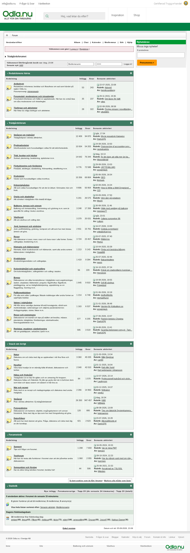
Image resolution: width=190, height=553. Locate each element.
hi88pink (101, 403)
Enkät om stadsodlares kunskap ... (116, 270)
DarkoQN (101, 139)
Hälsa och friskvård (23, 375)
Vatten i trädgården (23, 303)
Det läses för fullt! (112, 99)
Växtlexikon (44, 3)
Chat (86, 42)
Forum (147, 537)
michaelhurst (103, 298)
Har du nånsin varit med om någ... (117, 458)
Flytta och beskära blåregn (113, 249)
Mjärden (101, 471)
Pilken (34, 520)
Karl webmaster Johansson (110, 370)
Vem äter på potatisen (110, 198)
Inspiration (118, 15)
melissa (45, 520)
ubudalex (105, 112)
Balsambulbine (107, 260)
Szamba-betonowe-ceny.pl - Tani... (116, 330)
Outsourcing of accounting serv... (116, 146)
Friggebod (101, 285)
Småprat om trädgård (24, 135)
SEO (103, 177)
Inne (8, 546)
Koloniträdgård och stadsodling (29, 269)
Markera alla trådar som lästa (117, 481)
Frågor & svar (102, 537)
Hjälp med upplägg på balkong (114, 208)
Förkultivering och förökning (28, 166)
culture (100, 221)
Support (18, 447)
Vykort (181, 537)
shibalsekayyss (104, 232)
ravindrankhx (103, 149)
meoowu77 (102, 211)
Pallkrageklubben (22, 293)
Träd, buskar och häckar (25, 155)
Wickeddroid (102, 159)
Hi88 (21, 65)
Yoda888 (101, 252)
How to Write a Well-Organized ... (116, 188)
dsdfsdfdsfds (107, 295)
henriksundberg (108, 90)
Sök (122, 42)
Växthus (111, 546)
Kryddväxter (20, 258)
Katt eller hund (107, 367)
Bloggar (115, 537)
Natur (16, 354)
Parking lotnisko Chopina (112, 319)
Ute (41, 546)
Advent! (108, 87)
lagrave (101, 451)
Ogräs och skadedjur (24, 197)
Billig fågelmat (107, 357)
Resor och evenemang (25, 315)
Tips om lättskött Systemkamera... (116, 410)
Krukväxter (19, 176)
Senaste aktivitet (47, 507)
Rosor (17, 237)
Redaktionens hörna (19, 73)
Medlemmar (110, 42)
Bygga (17, 277)
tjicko (55, 520)
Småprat (18, 399)
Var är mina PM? (109, 448)
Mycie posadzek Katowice (113, 136)
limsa (24, 520)
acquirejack (102, 170)
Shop (137, 15)
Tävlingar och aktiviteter (25, 108)
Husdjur (18, 365)
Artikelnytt (19, 84)
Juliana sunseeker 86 (110, 218)
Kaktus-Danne (118, 520)
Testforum (19, 456)
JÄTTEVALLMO (108, 167)
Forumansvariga (66, 491)
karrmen (102, 461)
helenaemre (103, 413)
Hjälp (129, 42)
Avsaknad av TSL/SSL (112, 468)
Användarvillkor (14, 42)
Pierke (100, 242)
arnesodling (78, 520)
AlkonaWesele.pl (108, 421)
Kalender (96, 42)
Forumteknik (15, 434)
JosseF (103, 520)
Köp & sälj (136, 537)
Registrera (84, 49)
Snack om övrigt (17, 344)
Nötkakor (105, 390)
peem (99, 262)
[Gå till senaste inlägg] (98, 85)
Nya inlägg (50, 491)
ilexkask (100, 180)
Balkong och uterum (83, 546)
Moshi (99, 201)
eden (65, 520)
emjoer (14, 520)
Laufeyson (102, 381)
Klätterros (105, 239)
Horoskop (101, 273)
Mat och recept (21, 387)
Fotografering (20, 408)
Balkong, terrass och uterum (28, 206)
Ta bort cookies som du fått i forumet (85, 481)
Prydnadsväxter (21, 145)
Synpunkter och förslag (25, 467)
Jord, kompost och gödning (27, 226)
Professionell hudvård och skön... (116, 379)
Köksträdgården (22, 185)
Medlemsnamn (62, 507)
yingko (101, 393)
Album (77, 42)
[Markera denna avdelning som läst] (9, 87)
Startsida (89, 537)
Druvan (92, 520)
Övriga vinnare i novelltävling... (118, 109)
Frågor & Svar (27, 3)
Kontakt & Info (159, 537)
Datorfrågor (19, 418)
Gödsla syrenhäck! (109, 229)
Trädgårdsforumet (16, 56)
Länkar (172, 537)
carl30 (100, 360)
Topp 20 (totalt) (124, 491)
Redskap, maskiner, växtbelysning (30, 329)
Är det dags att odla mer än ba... (115, 157)
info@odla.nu (9, 3)
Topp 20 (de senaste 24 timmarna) (96, 491)
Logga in (74, 49)
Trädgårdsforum (17, 123)
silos (103, 101)
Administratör (33, 91)
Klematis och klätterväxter (26, 247)
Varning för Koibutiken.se (112, 306)
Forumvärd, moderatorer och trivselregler (34, 96)
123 (98, 190)
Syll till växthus (107, 283)
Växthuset (19, 217)
